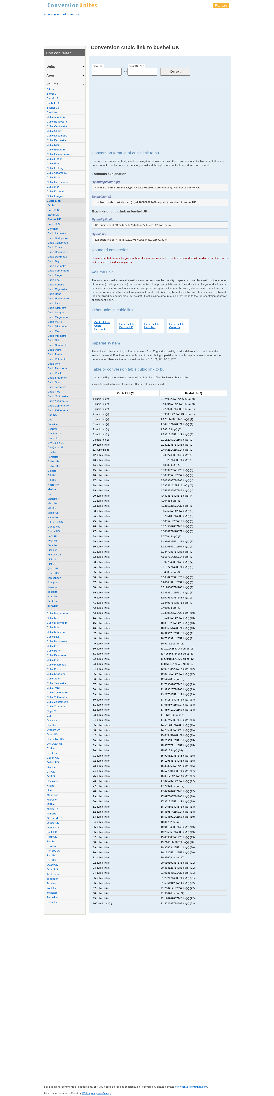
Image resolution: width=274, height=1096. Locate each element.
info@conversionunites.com (190, 1086)
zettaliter (53, 605)
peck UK (53, 535)
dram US (53, 438)
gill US (52, 480)
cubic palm (54, 349)
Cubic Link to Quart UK (177, 326)
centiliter (52, 112)
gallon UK (53, 461)
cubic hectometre (57, 182)
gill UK (52, 475)
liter (50, 494)
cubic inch (53, 186)
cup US (52, 414)
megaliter (53, 498)
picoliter (52, 549)
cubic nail (53, 340)
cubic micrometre (58, 326)
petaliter (52, 545)
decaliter (53, 424)
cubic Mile (54, 331)
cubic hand (54, 177)
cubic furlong (55, 168)
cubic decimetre (56, 140)
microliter (53, 503)
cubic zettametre (58, 410)
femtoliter (53, 456)
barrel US (52, 98)
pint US (52, 563)
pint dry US (54, 554)
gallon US (53, 466)
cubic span (54, 382)
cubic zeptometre (58, 405)
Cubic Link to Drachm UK (127, 326)
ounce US (54, 531)
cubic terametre (57, 386)
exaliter (52, 452)
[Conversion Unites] (72, 4)
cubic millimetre (57, 335)
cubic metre (55, 321)
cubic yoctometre (58, 396)
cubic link (98, 66)
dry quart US (55, 447)
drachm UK (54, 433)
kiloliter (52, 489)
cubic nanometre (58, 345)
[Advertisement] (137, 27)
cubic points (55, 372)
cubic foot (53, 163)
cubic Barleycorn (57, 121)
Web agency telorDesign (96, 1093)
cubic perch (55, 354)
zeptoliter (53, 601)
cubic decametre (57, 135)
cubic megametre (58, 317)
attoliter (51, 89)
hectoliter (53, 484)
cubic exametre (56, 149)
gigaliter (52, 470)
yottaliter (53, 596)
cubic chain (54, 130)
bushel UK (53, 102)
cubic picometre (57, 368)
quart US (53, 573)
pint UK (52, 559)
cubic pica (54, 363)
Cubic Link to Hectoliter (152, 326)
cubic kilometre (56, 191)
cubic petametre (57, 359)
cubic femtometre (58, 154)
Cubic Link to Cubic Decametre (102, 326)
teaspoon (53, 582)
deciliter (52, 428)
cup (50, 419)
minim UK (53, 512)
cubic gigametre (57, 172)
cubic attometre (56, 116)
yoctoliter (53, 591)
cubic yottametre (58, 400)
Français (221, 5)
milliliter (52, 507)
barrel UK (52, 93)
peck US (53, 540)
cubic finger (54, 158)
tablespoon (54, 577)
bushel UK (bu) (136, 66)
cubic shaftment (57, 377)
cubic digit (53, 144)
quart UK (53, 568)
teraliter (52, 587)
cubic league (55, 196)
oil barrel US (55, 521)
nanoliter (53, 517)
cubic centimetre (57, 126)
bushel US (53, 107)
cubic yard (54, 391)
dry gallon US (56, 442)
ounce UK (54, 526)
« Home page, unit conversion (62, 13)
